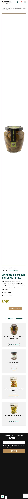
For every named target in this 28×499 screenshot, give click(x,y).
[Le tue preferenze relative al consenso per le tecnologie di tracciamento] (2, 496)
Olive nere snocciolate (14, 362)
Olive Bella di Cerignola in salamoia (14, 415)
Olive (12, 8)
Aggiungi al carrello (15, 308)
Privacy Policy (8, 447)
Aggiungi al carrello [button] (14, 344)
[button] (25, 2)
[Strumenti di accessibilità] (6, 497)
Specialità (8, 8)
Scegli (14, 369)
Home (3, 8)
